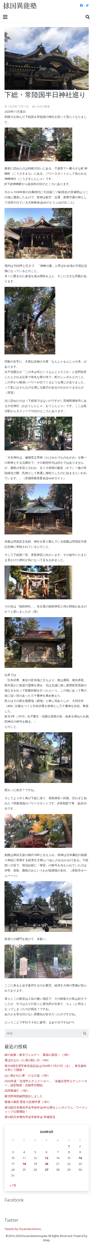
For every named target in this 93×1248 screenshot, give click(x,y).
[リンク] (20, 5)
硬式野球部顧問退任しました (24, 1096)
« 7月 (12, 1185)
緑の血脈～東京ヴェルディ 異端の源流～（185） (38, 1055)
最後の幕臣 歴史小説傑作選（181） (28, 1102)
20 (46, 1164)
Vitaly (46, 1240)
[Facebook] (81, 6)
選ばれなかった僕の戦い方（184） (27, 1060)
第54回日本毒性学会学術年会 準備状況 (30, 1117)
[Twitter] (87, 6)
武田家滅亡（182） (17, 1090)
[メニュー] (5, 17)
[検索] (87, 17)
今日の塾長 (43, 106)
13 (46, 1158)
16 (80, 1158)
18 (24, 1164)
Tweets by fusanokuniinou (23, 1229)
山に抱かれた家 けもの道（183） (27, 1075)
